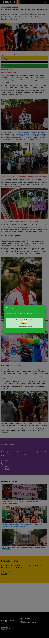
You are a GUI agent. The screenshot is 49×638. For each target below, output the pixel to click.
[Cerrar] (42, 307)
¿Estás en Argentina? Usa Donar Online (24, 326)
